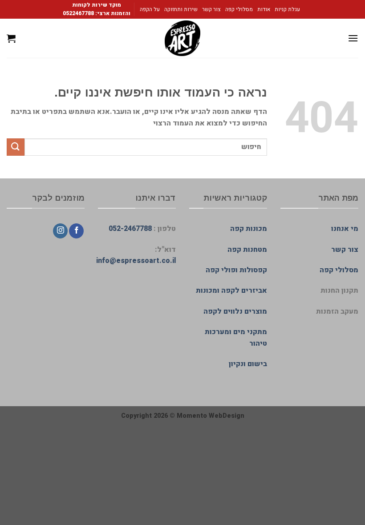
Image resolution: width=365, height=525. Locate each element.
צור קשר (211, 9)
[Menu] (353, 38)
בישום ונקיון (248, 364)
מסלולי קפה (239, 9)
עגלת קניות (287, 9)
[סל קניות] (11, 38)
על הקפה (150, 9)
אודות (263, 9)
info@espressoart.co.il (136, 260)
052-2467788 (130, 228)
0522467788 (78, 13)
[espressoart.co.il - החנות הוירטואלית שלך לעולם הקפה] (182, 38)
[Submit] (15, 147)
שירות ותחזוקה (181, 9)
